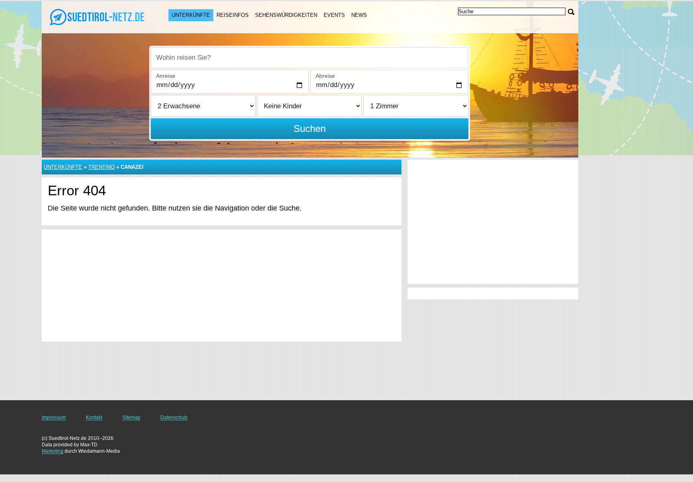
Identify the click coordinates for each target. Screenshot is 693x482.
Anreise (165, 76)
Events (334, 15)
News (359, 15)
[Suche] (571, 12)
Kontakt (94, 417)
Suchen (310, 128)
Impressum (54, 417)
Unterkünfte (191, 15)
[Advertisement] (221, 285)
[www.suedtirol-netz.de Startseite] (97, 16)
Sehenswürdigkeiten (286, 15)
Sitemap (131, 417)
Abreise (325, 76)
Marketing (52, 451)
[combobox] (309, 58)
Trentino (101, 167)
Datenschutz (174, 417)
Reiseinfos (233, 15)
